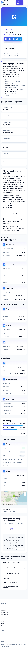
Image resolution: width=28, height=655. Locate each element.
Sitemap (3, 637)
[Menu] (25, 2)
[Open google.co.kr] (14, 16)
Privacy (3, 621)
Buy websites (4, 612)
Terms (2, 623)
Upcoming (3, 610)
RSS (2, 632)
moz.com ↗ (22, 420)
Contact (3, 625)
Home (2, 605)
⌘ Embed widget (9, 48)
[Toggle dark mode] (14, 2)
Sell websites (4, 614)
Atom (2, 635)
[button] (14, 542)
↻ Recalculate (9, 44)
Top (2, 608)
